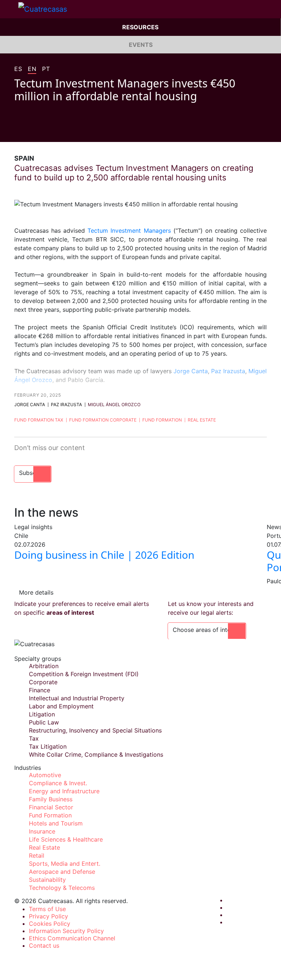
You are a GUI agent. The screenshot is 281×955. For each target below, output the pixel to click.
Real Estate (202, 420)
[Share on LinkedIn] (45, 131)
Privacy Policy (48, 916)
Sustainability (47, 880)
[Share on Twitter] (31, 131)
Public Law (44, 722)
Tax (34, 738)
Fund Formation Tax (38, 420)
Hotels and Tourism (56, 823)
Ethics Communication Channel (72, 938)
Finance (39, 690)
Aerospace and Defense (62, 872)
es (18, 69)
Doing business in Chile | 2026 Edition (104, 555)
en (32, 69)
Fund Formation (162, 420)
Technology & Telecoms (62, 888)
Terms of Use (47, 909)
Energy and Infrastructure (64, 791)
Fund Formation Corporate (102, 420)
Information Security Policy (66, 931)
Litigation (42, 714)
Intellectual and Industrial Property (76, 698)
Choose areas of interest (207, 629)
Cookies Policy (49, 923)
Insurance (42, 831)
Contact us (44, 945)
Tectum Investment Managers (129, 230)
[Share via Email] (58, 131)
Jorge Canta (190, 371)
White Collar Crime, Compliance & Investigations (96, 754)
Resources (140, 27)
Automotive (45, 775)
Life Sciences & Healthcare (66, 839)
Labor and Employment (61, 706)
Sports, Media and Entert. (64, 863)
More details (36, 592)
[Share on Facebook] (17, 131)
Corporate (43, 682)
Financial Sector (51, 807)
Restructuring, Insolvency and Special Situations (95, 730)
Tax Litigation (48, 746)
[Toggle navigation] (9, 9)
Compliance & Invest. (58, 783)
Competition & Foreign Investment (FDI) (84, 674)
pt (46, 69)
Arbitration (44, 666)
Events (141, 44)
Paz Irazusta (228, 371)
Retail (36, 855)
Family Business (50, 799)
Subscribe (32, 472)
